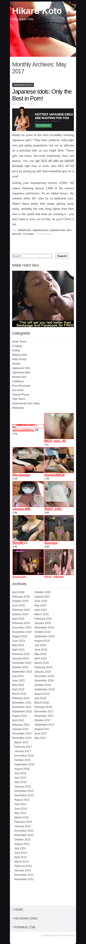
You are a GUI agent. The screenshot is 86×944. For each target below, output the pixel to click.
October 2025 (20, 601)
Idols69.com (24, 230)
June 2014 (20, 808)
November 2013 (24, 835)
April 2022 (18, 689)
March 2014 (21, 817)
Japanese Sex (57, 230)
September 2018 (44, 689)
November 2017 (44, 715)
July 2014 (20, 804)
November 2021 (22, 707)
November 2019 (44, 627)
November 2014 (24, 795)
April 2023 (18, 649)
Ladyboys (18, 381)
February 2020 (43, 618)
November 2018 (44, 680)
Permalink (28, 234)
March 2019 (41, 662)
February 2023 (21, 654)
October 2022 (20, 667)
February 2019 (43, 667)
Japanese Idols (23, 85)
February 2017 (23, 746)
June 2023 (18, 640)
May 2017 (40, 738)
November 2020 (22, 738)
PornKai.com (25, 927)
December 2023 (22, 627)
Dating (16, 350)
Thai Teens (18, 399)
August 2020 (42, 596)
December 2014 (24, 791)
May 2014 (20, 813)
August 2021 (19, 715)
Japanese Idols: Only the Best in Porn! (42, 95)
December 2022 (22, 662)
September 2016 (24, 764)
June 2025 (18, 605)
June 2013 (20, 852)
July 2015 (20, 777)
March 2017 (21, 742)
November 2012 (24, 879)
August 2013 (22, 844)
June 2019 (40, 649)
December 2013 (24, 830)
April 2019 (40, 658)
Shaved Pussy (20, 394)
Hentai (16, 363)
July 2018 (40, 698)
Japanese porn (40, 230)
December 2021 (22, 702)
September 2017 (44, 724)
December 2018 (44, 676)
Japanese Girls (21, 368)
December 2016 (24, 755)
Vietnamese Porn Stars (26, 403)
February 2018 (43, 707)
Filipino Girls (19, 354)
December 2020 (22, 733)
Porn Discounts (21, 385)
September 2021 (22, 711)
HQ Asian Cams (26, 918)
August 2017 (42, 729)
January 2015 (22, 786)
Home (19, 909)
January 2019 (42, 671)
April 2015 (20, 782)
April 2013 (20, 857)
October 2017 (42, 720)
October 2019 (42, 632)
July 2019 (40, 645)
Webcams (18, 407)
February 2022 (21, 698)
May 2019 (40, 654)
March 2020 (41, 614)
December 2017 (44, 711)
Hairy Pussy (19, 359)
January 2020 (42, 623)
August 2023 (19, 636)
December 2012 (24, 874)
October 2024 (20, 614)
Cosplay (17, 346)
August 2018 (42, 693)
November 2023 (22, 632)
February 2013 (23, 866)
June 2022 (18, 680)
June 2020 (40, 601)
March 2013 (21, 861)
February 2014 (23, 821)
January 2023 (20, 658)
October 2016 (22, 760)
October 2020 (42, 592)
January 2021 (20, 729)
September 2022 (22, 671)
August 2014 (22, 799)
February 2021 (21, 724)
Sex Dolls (18, 390)
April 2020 (40, 609)
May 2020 (40, 605)
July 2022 (18, 676)
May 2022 (18, 685)
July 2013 (20, 848)
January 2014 (22, 826)
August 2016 (22, 768)
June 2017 (40, 733)
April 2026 (18, 592)
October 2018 (42, 685)
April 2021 (18, 720)
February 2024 (21, 623)
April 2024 (18, 618)
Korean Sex (19, 376)
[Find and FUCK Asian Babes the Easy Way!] (44, 326)
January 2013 (22, 870)
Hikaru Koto (37, 11)
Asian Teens (19, 341)
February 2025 (21, 609)
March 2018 (41, 702)
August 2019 (42, 640)
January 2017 (22, 751)
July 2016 (20, 773)
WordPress (69, 935)
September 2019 (44, 636)
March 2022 (19, 693)
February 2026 (21, 596)
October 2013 (22, 839)
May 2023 (18, 645)
